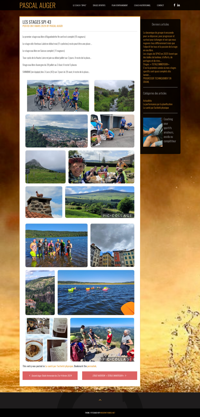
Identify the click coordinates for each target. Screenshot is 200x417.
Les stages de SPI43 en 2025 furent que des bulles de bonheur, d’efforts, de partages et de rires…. (160, 57)
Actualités (147, 100)
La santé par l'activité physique (59, 366)
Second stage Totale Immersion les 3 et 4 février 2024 (51, 375)
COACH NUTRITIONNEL (142, 5)
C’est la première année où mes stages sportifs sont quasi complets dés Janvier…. (159, 71)
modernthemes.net (107, 412)
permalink (91, 366)
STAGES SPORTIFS (99, 5)
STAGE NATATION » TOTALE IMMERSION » (108, 375)
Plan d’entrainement (120, 5)
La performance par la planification (157, 104)
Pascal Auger (37, 5)
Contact (160, 5)
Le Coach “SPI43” (79, 5)
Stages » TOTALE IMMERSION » (156, 64)
